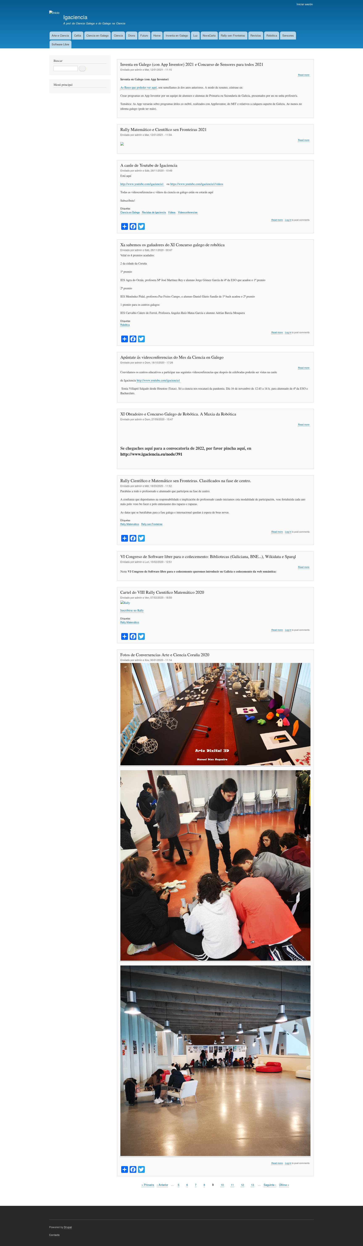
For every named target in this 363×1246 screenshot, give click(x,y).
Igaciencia (75, 17)
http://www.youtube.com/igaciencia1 (142, 184)
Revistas (255, 35)
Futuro (144, 35)
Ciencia (118, 35)
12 (242, 1185)
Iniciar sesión (305, 4)
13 (252, 1185)
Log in (288, 219)
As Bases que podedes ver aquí (138, 87)
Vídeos (171, 212)
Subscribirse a (118, 1194)
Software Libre (60, 44)
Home (156, 35)
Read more (303, 75)
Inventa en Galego (177, 35)
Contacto (54, 1235)
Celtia (77, 35)
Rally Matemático (129, 524)
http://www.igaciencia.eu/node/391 (151, 454)
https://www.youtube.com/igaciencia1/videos (196, 184)
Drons (131, 35)
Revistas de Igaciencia (154, 212)
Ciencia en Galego (97, 35)
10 (222, 1185)
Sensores (288, 35)
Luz (195, 35)
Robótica (271, 35)
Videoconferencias (187, 212)
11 (232, 1185)
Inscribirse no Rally (132, 610)
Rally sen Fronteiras (233, 35)
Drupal (68, 1227)
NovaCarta (209, 35)
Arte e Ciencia (60, 35)
